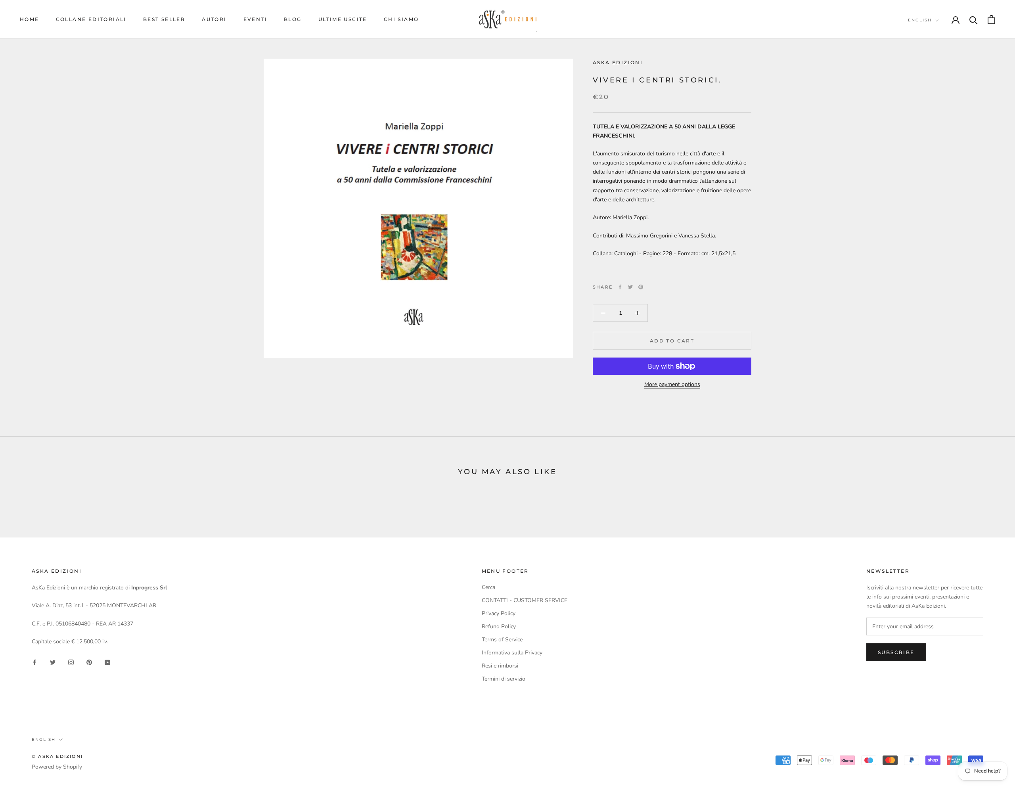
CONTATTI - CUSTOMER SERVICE (524, 600)
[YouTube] (107, 662)
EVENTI (255, 19)
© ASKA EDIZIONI (57, 756)
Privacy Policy (498, 613)
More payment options (672, 384)
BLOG (293, 19)
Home (29, 19)
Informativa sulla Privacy (512, 652)
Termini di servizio (503, 679)
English (920, 20)
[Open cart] (991, 19)
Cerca (488, 587)
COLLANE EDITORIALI (91, 19)
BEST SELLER (164, 19)
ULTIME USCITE (342, 19)
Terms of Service (502, 639)
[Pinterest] (640, 287)
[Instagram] (71, 662)
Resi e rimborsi (500, 665)
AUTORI (214, 19)
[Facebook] (620, 287)
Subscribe (896, 652)
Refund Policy (499, 626)
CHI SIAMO (401, 19)
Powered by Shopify (57, 767)
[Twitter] (630, 287)
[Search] (973, 19)
